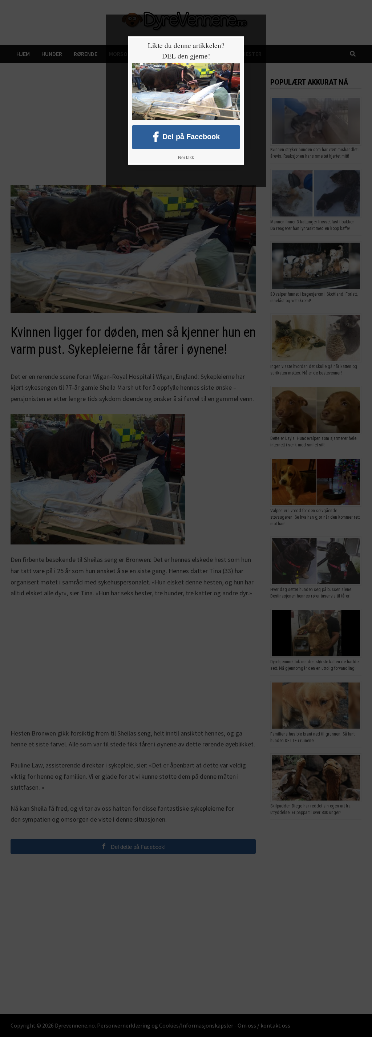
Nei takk (186, 157)
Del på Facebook (191, 136)
